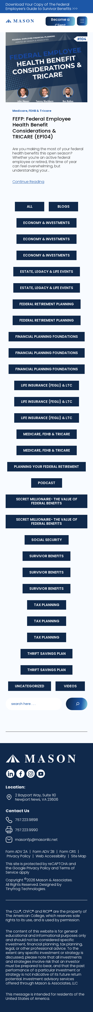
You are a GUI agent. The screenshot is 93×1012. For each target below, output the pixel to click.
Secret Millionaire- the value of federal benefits (46, 501)
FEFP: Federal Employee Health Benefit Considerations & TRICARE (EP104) (41, 128)
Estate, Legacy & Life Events (46, 271)
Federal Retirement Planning (46, 304)
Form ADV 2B (43, 851)
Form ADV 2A (17, 851)
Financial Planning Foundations (46, 336)
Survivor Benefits (46, 556)
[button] (82, 21)
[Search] (76, 704)
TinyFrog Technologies (25, 888)
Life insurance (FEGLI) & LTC (46, 385)
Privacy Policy (18, 856)
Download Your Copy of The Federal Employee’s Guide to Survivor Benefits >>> (42, 6)
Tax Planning (46, 604)
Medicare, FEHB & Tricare (46, 434)
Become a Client (60, 21)
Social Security (46, 539)
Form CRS (68, 851)
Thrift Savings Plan (46, 653)
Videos (70, 686)
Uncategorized (29, 686)
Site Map (78, 856)
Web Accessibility (51, 856)
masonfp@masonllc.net (36, 839)
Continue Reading (28, 182)
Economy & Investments (46, 222)
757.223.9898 (26, 819)
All (30, 206)
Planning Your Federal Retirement (46, 466)
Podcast (46, 482)
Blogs (64, 206)
